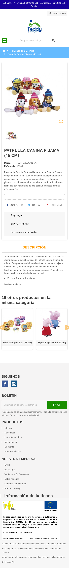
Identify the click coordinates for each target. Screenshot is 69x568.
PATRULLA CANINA (27, 163)
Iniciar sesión (10, 442)
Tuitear (36, 205)
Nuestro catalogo (12, 488)
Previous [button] (2, 327)
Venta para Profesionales (16, 474)
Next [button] (67, 327)
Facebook (5, 384)
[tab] (34, 247)
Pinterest (55, 205)
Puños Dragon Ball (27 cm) (17, 342)
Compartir (16, 205)
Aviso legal (9, 469)
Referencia (9, 166)
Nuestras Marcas (12, 451)
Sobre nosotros (11, 479)
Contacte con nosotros (15, 483)
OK (58, 404)
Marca (7, 163)
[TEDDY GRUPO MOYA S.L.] (34, 26)
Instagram (14, 384)
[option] (17, 330)
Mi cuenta (9, 447)
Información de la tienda (28, 495)
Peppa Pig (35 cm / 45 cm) (52, 342)
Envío (7, 465)
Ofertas (8, 428)
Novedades (9, 432)
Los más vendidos (13, 437)
